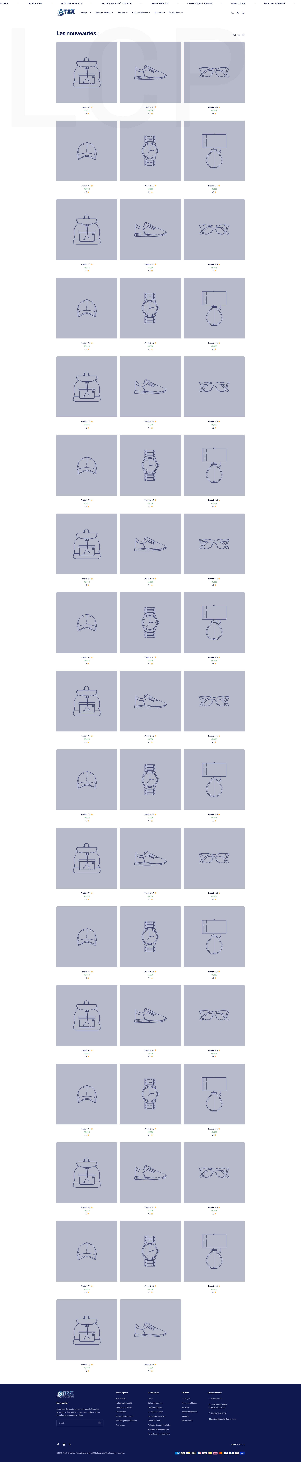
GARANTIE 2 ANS (35, 3)
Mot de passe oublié (124, 1403)
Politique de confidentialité (159, 1425)
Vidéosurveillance (102, 12)
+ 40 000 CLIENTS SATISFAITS (199, 3)
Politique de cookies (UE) (158, 1429)
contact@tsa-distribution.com (223, 1419)
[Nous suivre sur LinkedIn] (70, 1444)
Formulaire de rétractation (159, 1434)
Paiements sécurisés (156, 1416)
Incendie (158, 12)
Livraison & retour (155, 1412)
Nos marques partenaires (126, 1420)
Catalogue (84, 12)
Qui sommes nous (155, 1403)
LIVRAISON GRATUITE (159, 3)
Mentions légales (155, 1407)
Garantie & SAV (154, 1420)
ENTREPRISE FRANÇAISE (71, 3)
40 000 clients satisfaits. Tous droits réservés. (108, 1453)
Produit (84, 107)
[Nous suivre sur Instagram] (64, 1444)
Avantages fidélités (124, 1407)
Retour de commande (125, 1416)
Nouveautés (121, 1412)
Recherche (120, 1425)
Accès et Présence (140, 12)
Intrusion (121, 12)
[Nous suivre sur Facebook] (58, 1444)
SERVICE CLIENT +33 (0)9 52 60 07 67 (116, 3)
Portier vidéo (174, 12)
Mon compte (121, 1398)
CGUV (150, 1398)
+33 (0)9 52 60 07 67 (218, 1413)
